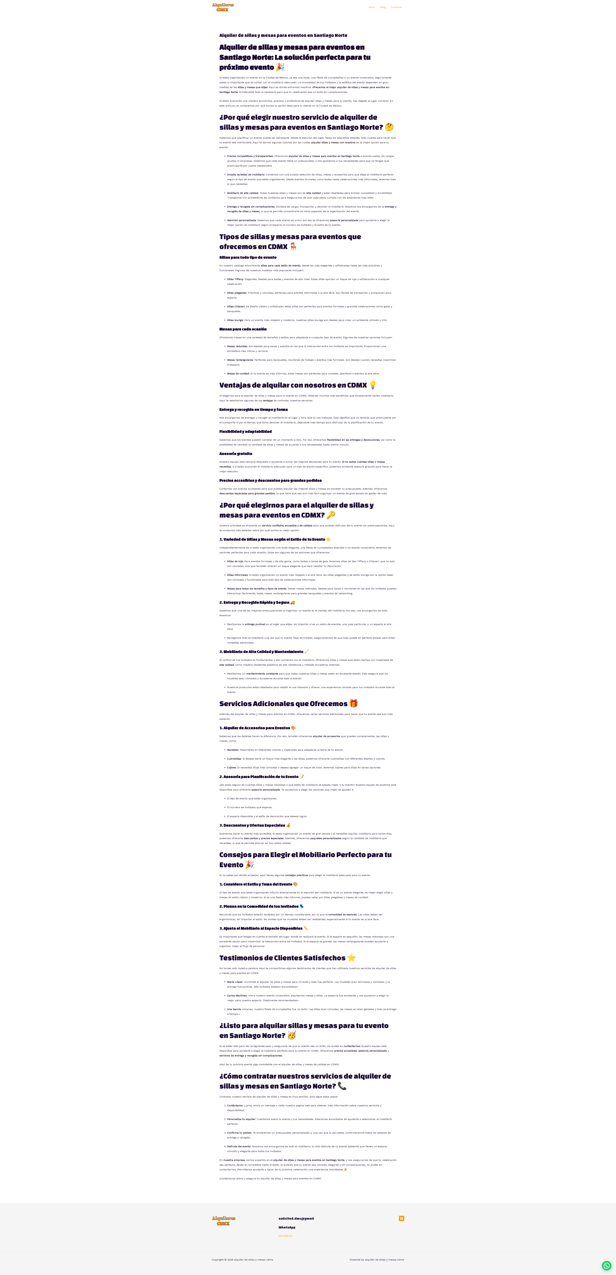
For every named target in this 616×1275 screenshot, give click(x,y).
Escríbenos (285, 1235)
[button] (607, 1266)
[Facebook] (401, 1218)
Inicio (371, 7)
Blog (382, 7)
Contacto (396, 7)
